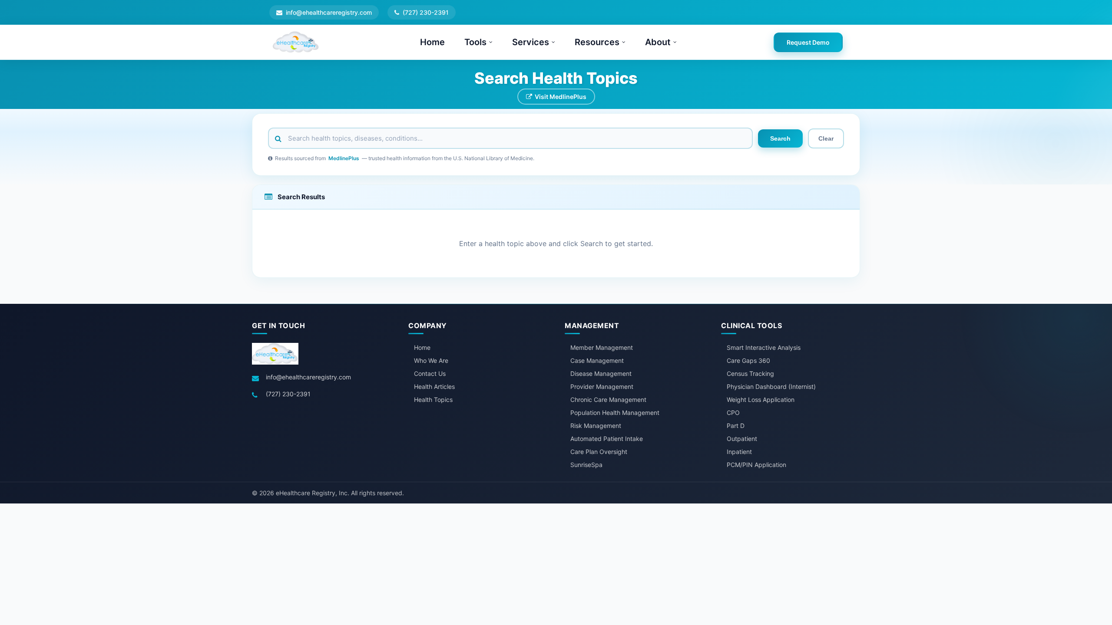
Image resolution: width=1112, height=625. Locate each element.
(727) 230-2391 (288, 394)
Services (530, 42)
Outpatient (742, 438)
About (658, 42)
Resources (597, 42)
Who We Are (431, 360)
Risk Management (595, 425)
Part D (736, 425)
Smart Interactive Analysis (764, 347)
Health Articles (434, 386)
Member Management (601, 347)
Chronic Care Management (608, 399)
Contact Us (430, 373)
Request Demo (808, 42)
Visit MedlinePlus (560, 96)
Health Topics (433, 399)
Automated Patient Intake (606, 438)
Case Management (597, 360)
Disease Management (601, 373)
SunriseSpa (586, 464)
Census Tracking (750, 373)
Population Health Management (614, 412)
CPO (733, 412)
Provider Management (601, 386)
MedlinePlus (343, 158)
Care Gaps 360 (748, 360)
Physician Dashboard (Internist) (771, 386)
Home (432, 42)
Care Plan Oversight (598, 451)
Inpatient (739, 451)
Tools (475, 42)
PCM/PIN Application (756, 464)
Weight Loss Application (760, 399)
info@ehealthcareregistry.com (308, 377)
